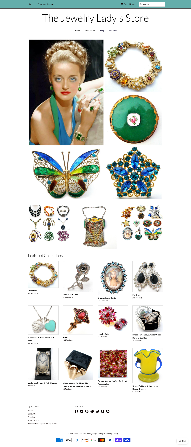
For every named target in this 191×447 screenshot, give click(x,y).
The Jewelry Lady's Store (95, 18)
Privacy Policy (33, 420)
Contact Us (32, 414)
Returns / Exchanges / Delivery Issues (42, 424)
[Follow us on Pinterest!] (87, 412)
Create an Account (46, 4)
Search (30, 411)
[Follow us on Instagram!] (98, 412)
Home (77, 30)
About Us (113, 30)
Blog (102, 30)
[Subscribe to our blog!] (108, 412)
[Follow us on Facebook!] (77, 412)
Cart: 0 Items (129, 4)
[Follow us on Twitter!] (82, 412)
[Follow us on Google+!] (92, 412)
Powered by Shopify (110, 434)
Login (31, 4)
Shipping (31, 417)
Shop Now (89, 30)
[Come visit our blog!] (103, 412)
